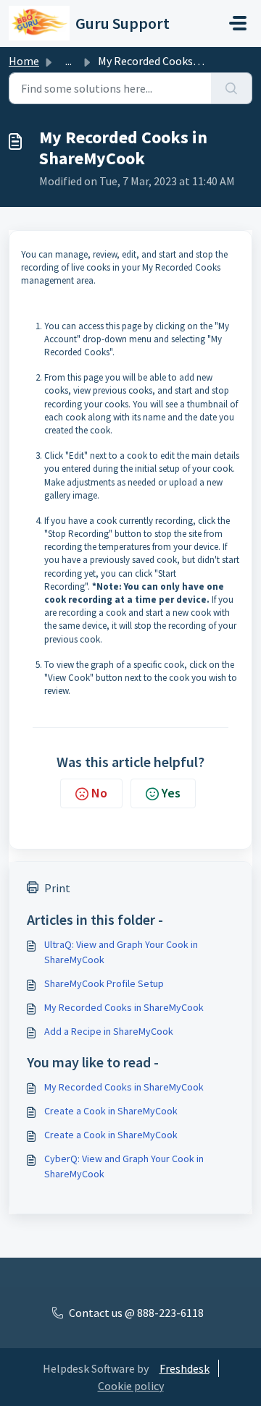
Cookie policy (131, 1386)
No (99, 792)
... (68, 61)
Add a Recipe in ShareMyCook (108, 1031)
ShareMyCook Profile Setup (104, 983)
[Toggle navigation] (237, 23)
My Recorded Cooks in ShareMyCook (124, 1007)
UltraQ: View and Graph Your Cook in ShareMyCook (121, 952)
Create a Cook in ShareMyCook (111, 1110)
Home (24, 61)
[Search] (231, 88)
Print (57, 888)
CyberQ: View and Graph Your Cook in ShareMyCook (124, 1166)
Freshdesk (185, 1368)
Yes (171, 792)
